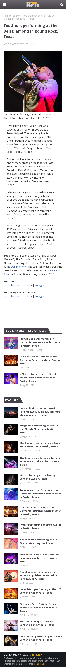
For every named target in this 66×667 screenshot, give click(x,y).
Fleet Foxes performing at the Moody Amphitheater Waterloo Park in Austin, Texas (38, 575)
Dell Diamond (19, 266)
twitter (28, 285)
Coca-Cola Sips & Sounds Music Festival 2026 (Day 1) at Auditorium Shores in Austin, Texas (40, 412)
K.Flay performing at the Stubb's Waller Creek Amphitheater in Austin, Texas (39, 378)
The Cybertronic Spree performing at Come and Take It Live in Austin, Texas (40, 461)
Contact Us (39, 663)
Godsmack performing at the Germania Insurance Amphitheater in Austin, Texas (40, 511)
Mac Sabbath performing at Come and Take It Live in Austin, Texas (40, 444)
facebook (16, 285)
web (6, 285)
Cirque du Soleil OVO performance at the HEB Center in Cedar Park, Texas (40, 608)
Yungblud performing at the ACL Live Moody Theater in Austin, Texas (39, 429)
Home (7, 15)
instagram (40, 285)
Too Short (16, 15)
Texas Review (35, 654)
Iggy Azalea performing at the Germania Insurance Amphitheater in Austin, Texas (40, 342)
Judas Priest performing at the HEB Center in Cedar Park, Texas (40, 591)
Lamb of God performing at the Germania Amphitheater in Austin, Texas (40, 360)
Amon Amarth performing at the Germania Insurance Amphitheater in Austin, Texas (40, 493)
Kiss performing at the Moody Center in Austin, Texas (37, 477)
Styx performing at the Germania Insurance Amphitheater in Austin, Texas (40, 558)
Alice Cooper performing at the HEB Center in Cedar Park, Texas (41, 638)
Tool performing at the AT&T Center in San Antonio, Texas (37, 623)
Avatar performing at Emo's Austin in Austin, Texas (40, 526)
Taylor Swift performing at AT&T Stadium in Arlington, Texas (39, 541)
